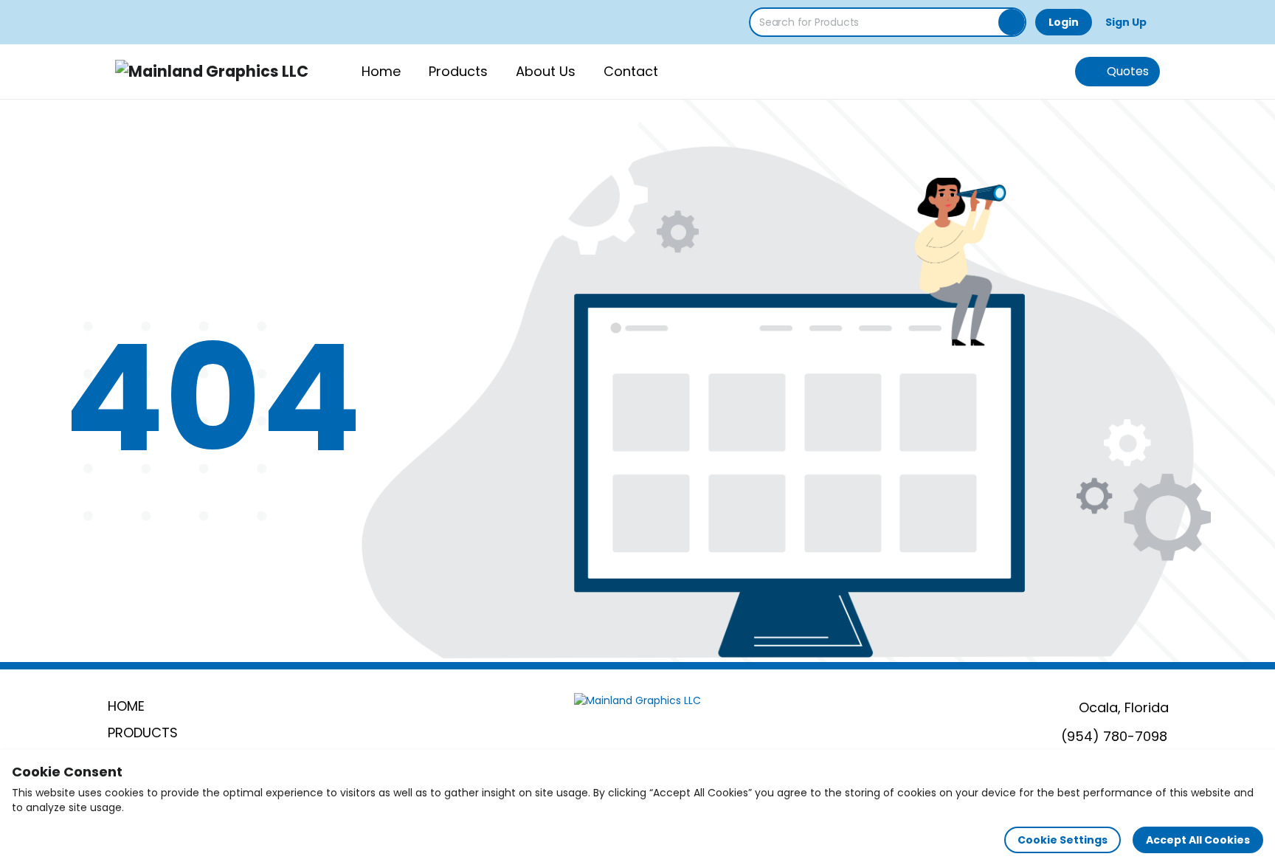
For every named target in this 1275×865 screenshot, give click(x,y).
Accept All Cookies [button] (1198, 840)
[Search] (1011, 22)
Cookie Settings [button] (1062, 840)
